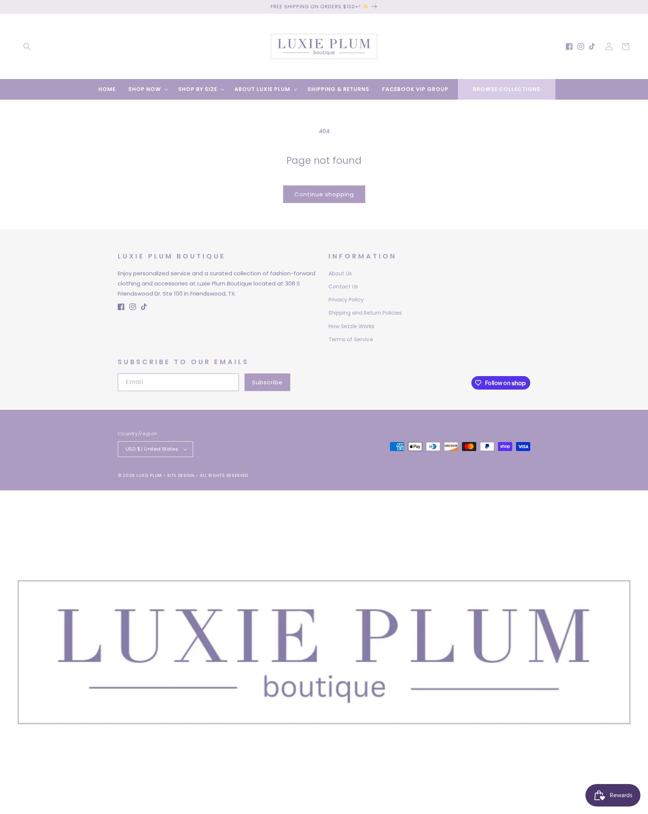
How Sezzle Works (351, 326)
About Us (340, 273)
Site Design (181, 475)
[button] (27, 46)
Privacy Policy (346, 299)
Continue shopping (324, 194)
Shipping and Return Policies (365, 313)
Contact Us (343, 286)
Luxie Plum (150, 475)
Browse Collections (506, 89)
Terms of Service (350, 339)
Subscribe (267, 382)
